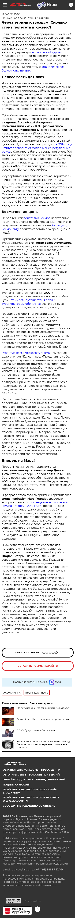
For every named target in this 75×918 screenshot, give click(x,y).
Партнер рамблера (33, 901)
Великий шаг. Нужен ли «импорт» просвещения (43, 719)
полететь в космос (37, 218)
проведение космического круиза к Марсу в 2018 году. (35, 504)
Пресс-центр (50, 769)
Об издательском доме (20, 769)
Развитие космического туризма (26, 353)
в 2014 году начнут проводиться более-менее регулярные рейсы (37, 148)
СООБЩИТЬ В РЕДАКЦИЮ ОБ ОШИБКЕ (29, 805)
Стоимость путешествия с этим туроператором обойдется (28, 301)
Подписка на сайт (17, 784)
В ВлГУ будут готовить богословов (36, 730)
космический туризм (47, 52)
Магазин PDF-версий (44, 774)
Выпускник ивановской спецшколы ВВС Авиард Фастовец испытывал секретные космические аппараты (43, 744)
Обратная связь (14, 774)
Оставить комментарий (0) (37, 665)
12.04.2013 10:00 (11, 14)
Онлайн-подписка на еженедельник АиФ (34, 779)
